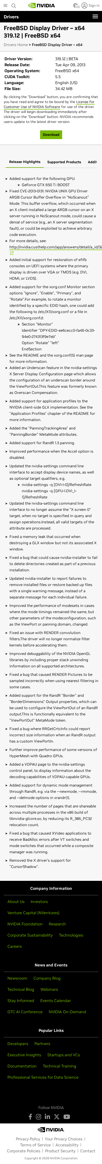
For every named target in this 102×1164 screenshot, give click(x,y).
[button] (75, 6)
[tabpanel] (51, 522)
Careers (14, 946)
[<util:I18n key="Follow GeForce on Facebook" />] (30, 1117)
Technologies (71, 935)
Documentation (22, 1065)
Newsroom (17, 978)
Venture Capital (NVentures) (33, 912)
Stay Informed (20, 1000)
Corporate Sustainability (30, 935)
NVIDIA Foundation (25, 923)
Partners (42, 1043)
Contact (87, 1150)
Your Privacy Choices (63, 1138)
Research (57, 923)
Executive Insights (24, 1054)
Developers (17, 1043)
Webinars (49, 989)
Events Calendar (55, 1000)
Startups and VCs (63, 1054)
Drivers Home (16, 44)
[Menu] (95, 16)
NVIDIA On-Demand (67, 1011)
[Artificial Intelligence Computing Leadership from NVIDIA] (41, 5)
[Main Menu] (5, 5)
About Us (16, 901)
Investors (39, 901)
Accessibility (66, 1144)
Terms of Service (35, 1144)
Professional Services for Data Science (42, 1077)
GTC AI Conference (25, 1011)
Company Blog (47, 978)
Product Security (60, 1150)
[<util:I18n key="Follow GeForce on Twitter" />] (57, 1117)
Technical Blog (20, 989)
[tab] (25, 162)
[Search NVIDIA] (14, 4)
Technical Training (59, 1065)
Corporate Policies (23, 1150)
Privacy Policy (28, 1138)
